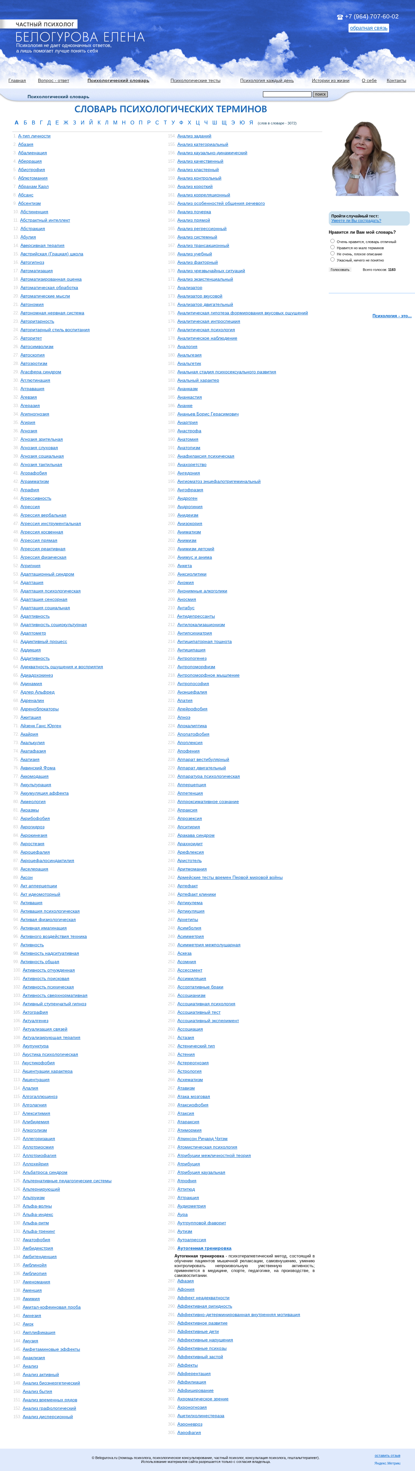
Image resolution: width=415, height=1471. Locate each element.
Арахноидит (190, 843)
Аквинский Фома (37, 767)
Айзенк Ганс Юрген (40, 725)
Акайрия (29, 734)
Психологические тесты (195, 80)
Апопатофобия (193, 734)
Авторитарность (37, 321)
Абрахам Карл (33, 186)
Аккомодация (34, 776)
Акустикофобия (38, 1062)
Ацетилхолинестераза (200, 1415)
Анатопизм (188, 447)
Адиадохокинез (36, 675)
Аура (182, 1214)
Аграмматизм (34, 481)
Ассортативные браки (200, 986)
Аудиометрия (191, 1205)
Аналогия (187, 346)
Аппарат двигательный (201, 767)
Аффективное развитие (202, 1322)
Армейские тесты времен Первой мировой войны (230, 877)
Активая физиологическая (48, 919)
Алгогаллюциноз (39, 1096)
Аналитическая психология (206, 329)
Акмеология (33, 801)
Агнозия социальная (42, 456)
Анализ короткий (195, 186)
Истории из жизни (331, 80)
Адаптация (31, 582)
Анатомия (187, 439)
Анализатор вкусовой (199, 295)
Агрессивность (35, 498)
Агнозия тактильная (41, 464)
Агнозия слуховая (39, 447)
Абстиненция (34, 211)
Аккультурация (35, 784)
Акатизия (30, 759)
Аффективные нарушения (205, 1339)
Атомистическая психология (207, 1147)
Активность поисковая (46, 978)
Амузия (30, 1340)
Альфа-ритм (36, 1222)
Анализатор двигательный (205, 304)
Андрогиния (190, 506)
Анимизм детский (195, 548)
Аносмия (186, 599)
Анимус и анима (194, 557)
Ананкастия (189, 397)
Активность (32, 944)
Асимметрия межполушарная (209, 944)
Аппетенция (190, 793)
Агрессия (30, 506)
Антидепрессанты (196, 616)
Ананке (185, 405)
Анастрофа (189, 430)
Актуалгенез (35, 1020)
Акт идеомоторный (40, 894)
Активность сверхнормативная (55, 995)
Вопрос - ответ (53, 80)
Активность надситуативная (49, 953)
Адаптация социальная (45, 607)
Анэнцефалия (192, 692)
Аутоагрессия (191, 1239)
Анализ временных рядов (50, 1399)
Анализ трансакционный (203, 245)
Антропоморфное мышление (208, 675)
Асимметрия (190, 936)
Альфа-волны (37, 1205)
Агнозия (28, 430)
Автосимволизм (36, 346)
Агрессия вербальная (43, 515)
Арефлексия (190, 852)
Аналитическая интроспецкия (208, 321)
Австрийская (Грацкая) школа (51, 253)
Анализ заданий (194, 135)
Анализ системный (197, 236)
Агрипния (30, 565)
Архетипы (187, 919)
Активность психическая (48, 986)
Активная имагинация (43, 927)
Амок (28, 1323)
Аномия (185, 582)
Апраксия (187, 809)
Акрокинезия (33, 835)
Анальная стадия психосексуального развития (226, 371)
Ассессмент (189, 970)
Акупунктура (36, 1045)
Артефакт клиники (196, 894)
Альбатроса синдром (45, 1172)
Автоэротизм (33, 363)
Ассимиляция (191, 978)
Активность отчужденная (49, 970)
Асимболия (189, 927)
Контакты (396, 80)
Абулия (28, 236)
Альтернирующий (41, 1189)
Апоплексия (190, 742)
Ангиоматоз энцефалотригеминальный (219, 481)
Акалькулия (32, 742)
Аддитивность (35, 658)
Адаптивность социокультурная (53, 624)
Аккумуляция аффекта (44, 793)
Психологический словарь (118, 80)
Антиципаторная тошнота (204, 641)
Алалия (30, 1088)
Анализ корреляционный (203, 194)
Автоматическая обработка (49, 287)
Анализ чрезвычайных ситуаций (211, 270)
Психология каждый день (267, 80)
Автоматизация (36, 270)
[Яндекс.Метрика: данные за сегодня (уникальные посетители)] (387, 1463)
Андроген (187, 498)
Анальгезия (189, 354)
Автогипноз (32, 262)
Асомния (186, 961)
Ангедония (188, 472)
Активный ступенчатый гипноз (54, 1003)
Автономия (32, 304)
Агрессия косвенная (41, 531)
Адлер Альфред (37, 692)
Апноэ (183, 717)
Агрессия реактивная (42, 548)
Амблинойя (35, 1264)
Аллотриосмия (38, 1147)
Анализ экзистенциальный (205, 279)
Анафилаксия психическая (205, 456)
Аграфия (29, 489)
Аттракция (188, 1197)
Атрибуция (188, 1163)
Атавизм (186, 1088)
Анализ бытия (37, 1391)
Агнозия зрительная (41, 439)
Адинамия (31, 683)
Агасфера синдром (40, 371)
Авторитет (31, 338)
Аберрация (30, 161)
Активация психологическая (50, 911)
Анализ (30, 1366)
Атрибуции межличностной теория (214, 1155)
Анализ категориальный (202, 144)
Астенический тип (196, 1045)
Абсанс (25, 194)
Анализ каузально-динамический (212, 152)
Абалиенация (32, 152)
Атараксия (188, 1121)
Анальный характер (198, 380)
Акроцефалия (35, 852)
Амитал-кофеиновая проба (52, 1307)
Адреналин (32, 700)
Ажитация (30, 717)
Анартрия (187, 422)
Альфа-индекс (38, 1214)
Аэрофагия (189, 1432)
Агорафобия (33, 472)
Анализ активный (41, 1374)
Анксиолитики (192, 574)
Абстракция (32, 228)
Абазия (25, 144)
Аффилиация (191, 1381)
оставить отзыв (387, 1455)
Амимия (31, 1298)
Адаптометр (33, 633)
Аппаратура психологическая (208, 776)
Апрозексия (189, 818)
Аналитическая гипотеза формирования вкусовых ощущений (242, 312)
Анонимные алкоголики (202, 590)
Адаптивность (35, 616)
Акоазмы (29, 809)
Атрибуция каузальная (201, 1172)
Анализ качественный (200, 161)
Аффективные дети (198, 1331)
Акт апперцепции (38, 885)
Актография (35, 1012)
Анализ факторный (197, 262)
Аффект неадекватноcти (203, 1297)
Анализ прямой (193, 220)
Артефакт (187, 885)
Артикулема (190, 902)
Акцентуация (36, 1079)
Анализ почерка (194, 211)
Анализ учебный (194, 253)
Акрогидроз (32, 826)
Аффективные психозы (202, 1348)
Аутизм (184, 1231)
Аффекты (187, 1365)
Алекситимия (36, 1113)
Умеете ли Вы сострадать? (356, 220)
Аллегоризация (39, 1138)
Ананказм (187, 388)
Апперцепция (191, 784)
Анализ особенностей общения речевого (221, 203)
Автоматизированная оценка (51, 279)
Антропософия (193, 683)
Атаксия (185, 1113)
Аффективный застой (200, 1356)
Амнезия (32, 1315)
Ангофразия (190, 489)
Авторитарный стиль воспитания (55, 329)
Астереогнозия (193, 1062)
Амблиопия (35, 1273)
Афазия (185, 1280)
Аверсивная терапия (42, 245)
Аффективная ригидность (204, 1306)
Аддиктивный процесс (43, 641)
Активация (31, 902)
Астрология (189, 1071)
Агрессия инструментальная (50, 523)
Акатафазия (33, 750)
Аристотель (189, 860)
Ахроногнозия (192, 1407)
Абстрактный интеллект (45, 220)
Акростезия (32, 843)
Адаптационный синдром (47, 574)
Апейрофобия (192, 708)
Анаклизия (34, 1357)
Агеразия (30, 405)
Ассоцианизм (191, 995)
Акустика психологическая (50, 1054)
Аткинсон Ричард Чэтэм (202, 1138)
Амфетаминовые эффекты (51, 1349)
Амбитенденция (40, 1256)
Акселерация (34, 868)
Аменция (32, 1290)
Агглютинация (35, 380)
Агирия (27, 422)
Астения (186, 1054)
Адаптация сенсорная (43, 599)
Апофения (188, 750)
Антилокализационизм (201, 624)
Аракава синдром (196, 835)
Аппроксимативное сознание (208, 801)
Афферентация (194, 1373)
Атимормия (189, 1130)
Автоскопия (32, 354)
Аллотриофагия (39, 1155)
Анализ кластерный (198, 169)
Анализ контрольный (199, 178)
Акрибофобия (35, 818)
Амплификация (39, 1332)
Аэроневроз (189, 1424)
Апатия (185, 700)
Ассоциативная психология (206, 1003)
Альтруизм (34, 1197)
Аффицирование (195, 1390)
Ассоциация (190, 1029)
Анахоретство (192, 464)
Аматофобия (36, 1239)
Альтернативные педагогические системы (67, 1180)
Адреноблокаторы (39, 708)
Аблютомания (33, 178)
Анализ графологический (49, 1408)
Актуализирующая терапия (51, 1037)
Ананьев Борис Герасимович (208, 413)
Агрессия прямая (38, 540)
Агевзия (28, 397)
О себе (369, 80)
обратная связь (368, 28)
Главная (17, 80)
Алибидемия (35, 1121)
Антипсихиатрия (194, 633)
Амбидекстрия (38, 1248)
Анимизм (186, 540)
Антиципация (191, 649)
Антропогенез (192, 658)
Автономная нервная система (52, 312)
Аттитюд (186, 1189)
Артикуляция (191, 911)
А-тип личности (34, 135)
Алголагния (34, 1104)
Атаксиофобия (192, 1104)
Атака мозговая (193, 1096)
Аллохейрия (36, 1163)
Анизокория (189, 523)
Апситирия (188, 826)
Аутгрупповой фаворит (201, 1222)
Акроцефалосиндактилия (47, 860)
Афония (186, 1289)
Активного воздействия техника (53, 936)
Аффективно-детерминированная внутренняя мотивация (238, 1314)
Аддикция (30, 649)
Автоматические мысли (45, 295)
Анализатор (189, 287)
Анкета (184, 565)
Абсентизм (29, 203)
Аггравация (32, 388)
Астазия (185, 1037)
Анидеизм (187, 515)
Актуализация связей (45, 1029)
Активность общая (39, 961)
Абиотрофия (31, 169)
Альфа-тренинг (39, 1231)
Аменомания (36, 1281)
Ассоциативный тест (198, 1012)
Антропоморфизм (196, 666)
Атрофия (186, 1180)
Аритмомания (192, 868)
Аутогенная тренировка (204, 1248)
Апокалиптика (192, 725)
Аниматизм (189, 531)
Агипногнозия (34, 413)
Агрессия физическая (43, 557)
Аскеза (184, 953)
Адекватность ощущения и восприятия (61, 666)
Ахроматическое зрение (203, 1398)
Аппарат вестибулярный (203, 759)
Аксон (26, 877)
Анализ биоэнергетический (51, 1382)
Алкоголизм (34, 1130)
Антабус (186, 607)
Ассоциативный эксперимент (208, 1020)
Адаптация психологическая (50, 590)
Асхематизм (190, 1079)
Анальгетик (189, 363)
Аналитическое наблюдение (207, 338)
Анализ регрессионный (202, 228)
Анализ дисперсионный (48, 1416)
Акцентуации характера (47, 1071)
